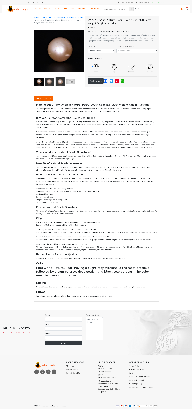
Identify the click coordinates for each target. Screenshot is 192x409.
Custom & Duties (136, 369)
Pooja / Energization (125, 46)
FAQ (131, 373)
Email (47, 324)
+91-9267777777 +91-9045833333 (105, 368)
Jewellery (81, 8)
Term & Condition (73, 373)
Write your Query (93, 315)
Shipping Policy (135, 384)
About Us (70, 366)
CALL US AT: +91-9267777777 (16, 332)
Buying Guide (69, 8)
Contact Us (134, 366)
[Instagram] (33, 2)
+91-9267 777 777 (159, 2)
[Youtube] (42, 2)
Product (38, 8)
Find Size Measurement (139, 377)
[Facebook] (29, 2)
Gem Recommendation (53, 8)
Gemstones (47, 17)
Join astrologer (93, 8)
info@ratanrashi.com (127, 2)
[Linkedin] (37, 2)
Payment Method (136, 380)
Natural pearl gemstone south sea (68, 17)
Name (47, 315)
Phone (47, 333)
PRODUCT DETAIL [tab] (43, 98)
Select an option (95, 58)
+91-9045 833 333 (144, 2)
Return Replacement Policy (141, 387)
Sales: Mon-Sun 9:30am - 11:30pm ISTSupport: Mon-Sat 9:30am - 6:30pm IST (109, 386)
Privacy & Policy (72, 369)
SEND (63, 343)
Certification (93, 46)
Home (36, 17)
